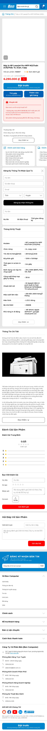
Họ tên (5, 480)
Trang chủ (9, 14)
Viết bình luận (7, 525)
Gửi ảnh (5, 499)
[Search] (36, 6)
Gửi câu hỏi (36, 543)
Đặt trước (23, 726)
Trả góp (13, 94)
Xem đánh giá (34, 72)
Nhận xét (5, 491)
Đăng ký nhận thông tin (23, 203)
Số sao (4, 485)
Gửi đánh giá (23, 507)
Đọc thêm (23, 140)
